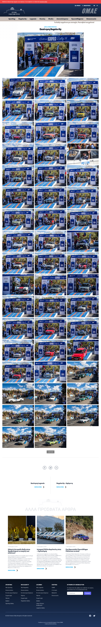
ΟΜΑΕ (53, 587)
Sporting (12, 19)
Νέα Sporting (9, 587)
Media (50, 19)
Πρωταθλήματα (77, 19)
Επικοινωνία (91, 19)
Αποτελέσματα (62, 19)
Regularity (22, 19)
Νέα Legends (39, 587)
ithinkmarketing (52, 623)
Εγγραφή (87, 593)
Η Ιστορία (54, 590)
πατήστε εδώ (43, 1)
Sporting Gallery (10, 603)
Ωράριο (7, 601)
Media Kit (54, 593)
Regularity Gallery (25, 601)
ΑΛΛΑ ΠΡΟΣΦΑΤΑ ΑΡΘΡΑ (50, 509)
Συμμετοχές (9, 595)
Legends (33, 19)
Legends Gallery (40, 608)
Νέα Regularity (24, 587)
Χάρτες (8, 598)
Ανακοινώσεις (9, 590)
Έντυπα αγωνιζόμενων (12, 593)
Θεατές (42, 19)
